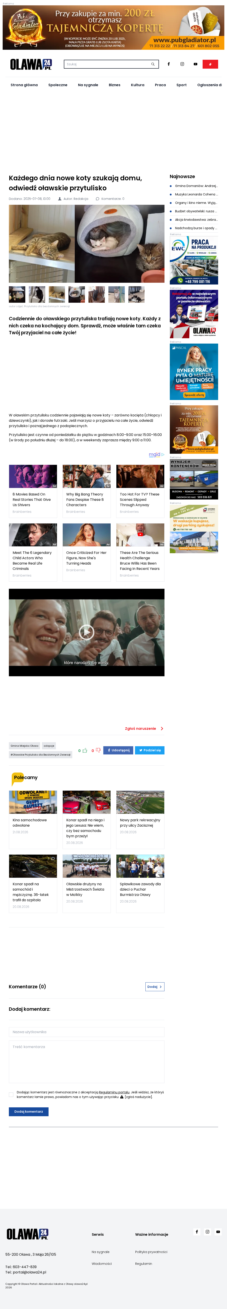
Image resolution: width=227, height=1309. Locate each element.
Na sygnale (88, 85)
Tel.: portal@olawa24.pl (25, 1272)
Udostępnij (120, 750)
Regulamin (143, 1263)
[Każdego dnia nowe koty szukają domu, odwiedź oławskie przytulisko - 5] (96, 294)
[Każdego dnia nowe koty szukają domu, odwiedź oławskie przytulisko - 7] (136, 294)
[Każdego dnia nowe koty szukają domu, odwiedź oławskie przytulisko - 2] (37, 294)
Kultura (137, 85)
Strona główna (24, 85)
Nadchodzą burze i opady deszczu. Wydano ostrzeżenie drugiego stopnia (196, 228)
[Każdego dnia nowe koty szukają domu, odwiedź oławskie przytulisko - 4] (76, 294)
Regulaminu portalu (114, 1092)
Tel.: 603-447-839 (21, 1266)
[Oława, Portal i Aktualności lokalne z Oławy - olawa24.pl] (31, 64)
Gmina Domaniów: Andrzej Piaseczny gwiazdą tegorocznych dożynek (196, 186)
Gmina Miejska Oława (24, 746)
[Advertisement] (113, 131)
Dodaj (152, 987)
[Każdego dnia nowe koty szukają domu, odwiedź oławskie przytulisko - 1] (17, 294)
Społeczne (57, 85)
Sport (181, 85)
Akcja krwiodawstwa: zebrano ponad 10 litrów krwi (196, 219)
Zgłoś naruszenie (141, 728)
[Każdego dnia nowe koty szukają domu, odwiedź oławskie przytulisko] (86, 244)
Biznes (114, 85)
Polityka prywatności (151, 1252)
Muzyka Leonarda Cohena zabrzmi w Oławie (196, 194)
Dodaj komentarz (28, 1111)
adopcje (49, 746)
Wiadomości (102, 1263)
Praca (160, 85)
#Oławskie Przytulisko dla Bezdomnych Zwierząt (40, 754)
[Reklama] (113, 27)
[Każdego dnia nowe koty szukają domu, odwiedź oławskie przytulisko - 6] (116, 294)
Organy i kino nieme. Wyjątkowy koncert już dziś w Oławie (196, 203)
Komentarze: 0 (112, 199)
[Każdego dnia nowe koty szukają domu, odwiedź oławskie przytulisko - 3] (57, 294)
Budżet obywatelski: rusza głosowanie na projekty (196, 211)
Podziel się (152, 750)
